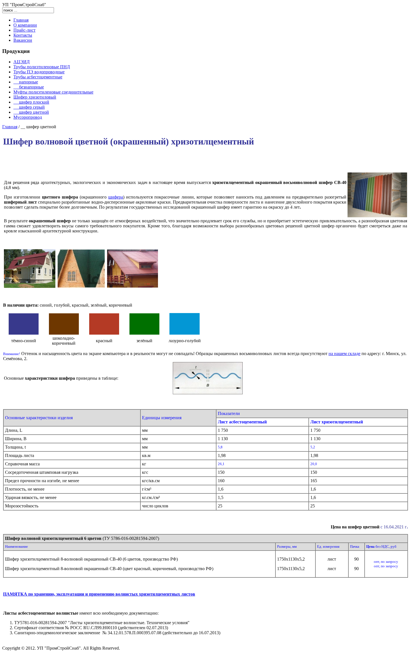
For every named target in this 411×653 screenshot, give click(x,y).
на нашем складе (344, 353)
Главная (9, 126)
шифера (115, 197)
